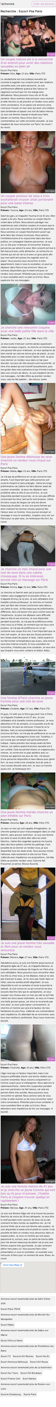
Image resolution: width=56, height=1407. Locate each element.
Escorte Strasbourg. (11, 1394)
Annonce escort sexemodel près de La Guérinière (26, 1367)
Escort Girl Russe (39, 1361)
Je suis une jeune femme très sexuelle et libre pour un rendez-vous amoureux (27, 946)
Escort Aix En (42, 1356)
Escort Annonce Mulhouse (14, 1361)
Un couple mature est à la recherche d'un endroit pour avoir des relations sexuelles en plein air (27, 62)
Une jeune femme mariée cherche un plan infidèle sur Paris (27, 813)
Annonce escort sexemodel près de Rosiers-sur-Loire (26, 1386)
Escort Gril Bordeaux (31, 1373)
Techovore (7, 4)
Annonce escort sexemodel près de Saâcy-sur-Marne (25, 1332)
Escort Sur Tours (9, 1373)
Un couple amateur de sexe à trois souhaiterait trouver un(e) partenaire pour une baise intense (27, 199)
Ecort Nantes (29, 1378)
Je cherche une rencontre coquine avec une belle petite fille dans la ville (27, 329)
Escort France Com (10, 1378)
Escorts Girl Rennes (23, 1356)
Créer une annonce (44, 3)
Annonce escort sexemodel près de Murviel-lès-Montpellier (25, 1317)
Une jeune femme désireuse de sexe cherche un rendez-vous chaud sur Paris (26, 460)
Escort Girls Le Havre (12, 1340)
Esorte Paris (30, 1394)
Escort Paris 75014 (10, 1309)
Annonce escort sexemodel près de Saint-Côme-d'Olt (26, 1301)
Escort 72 (6, 1356)
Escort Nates (7, 1324)
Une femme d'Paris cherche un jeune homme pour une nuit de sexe (27, 699)
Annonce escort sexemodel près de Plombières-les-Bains (27, 1348)
